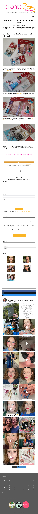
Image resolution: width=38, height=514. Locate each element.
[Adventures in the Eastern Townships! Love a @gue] (11, 311)
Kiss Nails (29, 29)
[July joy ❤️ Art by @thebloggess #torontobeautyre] (27, 311)
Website (4, 203)
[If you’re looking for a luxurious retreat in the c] (27, 343)
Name (4, 194)
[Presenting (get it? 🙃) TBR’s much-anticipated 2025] (27, 425)
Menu (33, 16)
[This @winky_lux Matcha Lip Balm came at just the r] (11, 408)
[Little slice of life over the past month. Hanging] (27, 441)
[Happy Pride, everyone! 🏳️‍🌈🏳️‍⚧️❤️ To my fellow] (11, 343)
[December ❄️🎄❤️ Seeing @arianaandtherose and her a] (11, 425)
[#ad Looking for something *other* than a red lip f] (11, 441)
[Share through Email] (21, 171)
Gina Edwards (9, 70)
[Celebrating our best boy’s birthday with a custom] (11, 327)
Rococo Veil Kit (10, 142)
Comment (5, 181)
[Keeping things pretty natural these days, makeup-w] (11, 376)
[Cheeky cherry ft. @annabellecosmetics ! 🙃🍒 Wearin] (27, 376)
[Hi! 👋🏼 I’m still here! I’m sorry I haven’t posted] (27, 408)
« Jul (2, 492)
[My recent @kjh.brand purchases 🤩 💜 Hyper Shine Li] (11, 392)
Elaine (24, 25)
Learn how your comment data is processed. (24, 211)
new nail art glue (19, 93)
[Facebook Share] (16, 171)
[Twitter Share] (19, 171)
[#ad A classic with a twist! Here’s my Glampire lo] (11, 457)
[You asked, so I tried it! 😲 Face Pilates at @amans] (27, 360)
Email (4, 199)
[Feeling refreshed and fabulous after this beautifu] (27, 392)
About (5, 244)
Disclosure (5, 248)
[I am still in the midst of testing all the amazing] (27, 457)
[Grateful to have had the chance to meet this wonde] (11, 360)
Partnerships (6, 246)
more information (28, 164)
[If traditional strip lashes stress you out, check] (27, 327)
